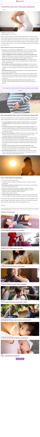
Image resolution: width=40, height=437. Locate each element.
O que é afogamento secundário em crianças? (12, 230)
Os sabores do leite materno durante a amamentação (14, 338)
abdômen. (4, 147)
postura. (21, 185)
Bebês (2, 4)
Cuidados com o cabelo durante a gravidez (12, 248)
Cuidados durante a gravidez (6, 247)
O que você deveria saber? (6, 229)
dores (7, 49)
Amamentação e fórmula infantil (7, 265)
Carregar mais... (20, 358)
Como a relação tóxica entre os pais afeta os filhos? (14, 302)
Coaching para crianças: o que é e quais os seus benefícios (16, 320)
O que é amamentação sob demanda (10, 355)
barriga (15, 70)
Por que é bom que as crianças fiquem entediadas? (14, 284)
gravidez (31, 122)
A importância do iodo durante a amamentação (13, 266)
